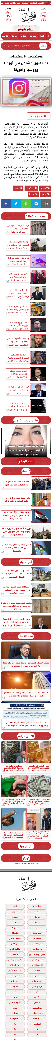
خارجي (5, 36)
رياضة (14, 36)
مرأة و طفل (37, 986)
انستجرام (30, 188)
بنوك (15, 997)
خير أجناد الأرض (14, 970)
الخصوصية (14, 1018)
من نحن (15, 1013)
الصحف (15, 954)
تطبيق (43, 188)
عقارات (15, 986)
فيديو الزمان (37, 960)
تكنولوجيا (37, 933)
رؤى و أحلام (37, 981)
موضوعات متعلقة (36, 216)
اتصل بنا (37, 1024)
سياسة (32, 36)
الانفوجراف (15, 976)
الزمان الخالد (37, 965)
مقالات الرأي (14, 949)
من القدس (37, 1008)
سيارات (37, 992)
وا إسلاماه (37, 949)
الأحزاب (37, 997)
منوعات (15, 933)
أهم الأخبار (26, 636)
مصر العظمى (37, 943)
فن (37, 927)
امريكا (44, 194)
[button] (46, 441)
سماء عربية (37, 976)
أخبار (42, 36)
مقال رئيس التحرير (26, 420)
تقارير (23, 36)
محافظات (37, 938)
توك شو (14, 981)
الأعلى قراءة (26, 736)
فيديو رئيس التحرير (14, 960)
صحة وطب (14, 927)
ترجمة (43, 46)
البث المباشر (14, 965)
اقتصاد (37, 922)
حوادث (15, 922)
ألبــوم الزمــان (15, 1002)
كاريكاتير (15, 943)
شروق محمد (36, 116)
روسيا (32, 194)
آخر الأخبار (26, 562)
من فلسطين (37, 1013)
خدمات (37, 970)
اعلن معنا (37, 1018)
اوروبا (17, 188)
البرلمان (37, 1002)
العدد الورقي (26, 461)
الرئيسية (37, 906)
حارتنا (14, 992)
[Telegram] (36, 203)
